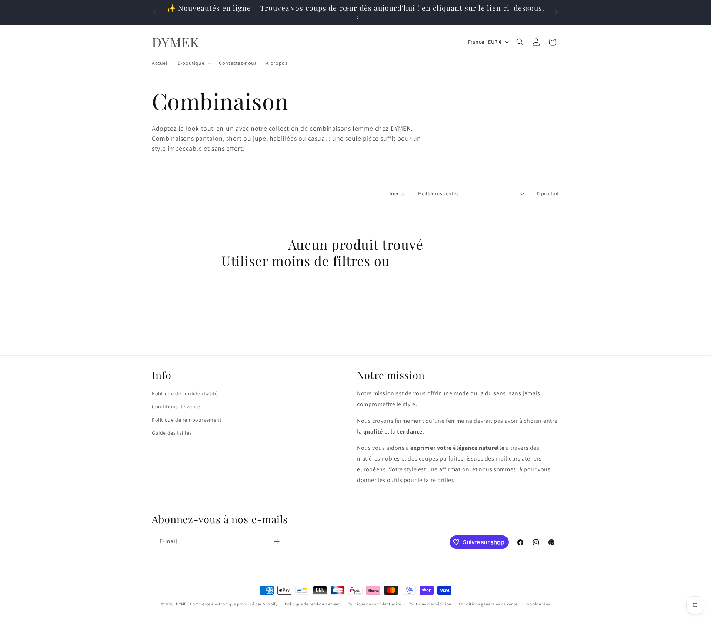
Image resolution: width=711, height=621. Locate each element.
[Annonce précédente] (154, 12)
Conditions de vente (176, 406)
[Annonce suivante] (556, 12)
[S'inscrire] (276, 541)
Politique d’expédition (429, 604)
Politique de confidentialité (185, 393)
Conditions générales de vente (488, 604)
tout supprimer (442, 261)
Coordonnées (537, 604)
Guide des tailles (172, 432)
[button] (193, 63)
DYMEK (182, 604)
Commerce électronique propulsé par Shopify (233, 604)
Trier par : (400, 193)
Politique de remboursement (187, 419)
